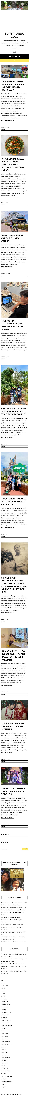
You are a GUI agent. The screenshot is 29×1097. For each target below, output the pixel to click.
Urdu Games (5, 1039)
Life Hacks (5, 1007)
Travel (3, 1065)
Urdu (2, 1031)
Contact (4, 991)
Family (4, 1009)
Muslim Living (6, 1004)
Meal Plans (5, 1060)
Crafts (4, 1028)
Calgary (3, 1087)
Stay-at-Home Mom (7, 1025)
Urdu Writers (6, 1041)
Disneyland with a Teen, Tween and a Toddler (13, 792)
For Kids (4, 1052)
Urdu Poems (5, 1036)
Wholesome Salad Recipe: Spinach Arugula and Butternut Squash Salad (12, 165)
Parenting (4, 1017)
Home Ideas (5, 1015)
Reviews (4, 1079)
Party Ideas (5, 1001)
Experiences (5, 1071)
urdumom (3, 129)
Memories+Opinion (7, 1076)
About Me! (5, 985)
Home (2, 980)
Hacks (3, 1049)
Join (3, 993)
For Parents (5, 1033)
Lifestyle (4, 996)
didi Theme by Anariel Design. (12, 1094)
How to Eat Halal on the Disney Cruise (12, 238)
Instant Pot (5, 1055)
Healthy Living (6, 1012)
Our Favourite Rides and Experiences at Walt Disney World (13, 412)
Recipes (3, 1047)
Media (3, 988)
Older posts (5, 834)
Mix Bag (3, 1073)
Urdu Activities (6, 1044)
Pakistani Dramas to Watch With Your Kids (13, 941)
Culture (4, 999)
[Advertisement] (14, 21)
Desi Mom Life (6, 1023)
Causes (4, 1084)
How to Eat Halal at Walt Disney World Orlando (14, 502)
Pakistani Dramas (7, 1081)
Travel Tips (5, 1068)
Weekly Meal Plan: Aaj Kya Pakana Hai (12, 924)
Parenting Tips (6, 1020)
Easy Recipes (6, 1057)
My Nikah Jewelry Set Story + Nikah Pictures (12, 727)
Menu (14, 51)
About (2, 983)
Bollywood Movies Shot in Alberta (10, 917)
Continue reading (7, 121)
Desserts (4, 1063)
